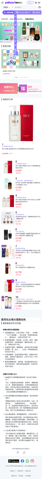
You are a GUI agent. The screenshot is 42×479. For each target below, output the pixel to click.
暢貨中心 (15, 21)
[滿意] (24, 452)
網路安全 (14, 476)
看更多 (15, 53)
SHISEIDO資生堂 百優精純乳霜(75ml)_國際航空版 (27, 217)
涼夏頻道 (15, 33)
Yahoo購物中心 (13, 2)
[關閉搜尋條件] (13, 7)
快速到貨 (15, 25)
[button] (14, 77)
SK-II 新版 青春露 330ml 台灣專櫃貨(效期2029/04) (27, 167)
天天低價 (15, 29)
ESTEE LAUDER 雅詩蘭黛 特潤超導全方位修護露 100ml (27, 184)
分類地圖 (28, 476)
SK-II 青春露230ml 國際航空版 (25, 267)
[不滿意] (18, 452)
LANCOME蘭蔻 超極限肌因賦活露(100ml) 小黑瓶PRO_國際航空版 (27, 234)
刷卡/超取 (16, 41)
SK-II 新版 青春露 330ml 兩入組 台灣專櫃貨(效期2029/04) (27, 201)
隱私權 (21, 476)
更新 (35, 466)
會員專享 (15, 45)
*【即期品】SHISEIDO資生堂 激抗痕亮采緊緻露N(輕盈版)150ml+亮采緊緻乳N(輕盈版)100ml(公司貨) (27, 302)
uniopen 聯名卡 (24, 12)
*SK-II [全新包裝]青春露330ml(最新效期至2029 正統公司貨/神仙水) (27, 285)
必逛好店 (15, 37)
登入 (30, 3)
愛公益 (15, 49)
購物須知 (28, 471)
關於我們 (20, 471)
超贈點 (37, 12)
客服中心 (12, 471)
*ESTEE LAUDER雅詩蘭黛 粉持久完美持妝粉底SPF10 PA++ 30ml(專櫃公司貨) (27, 251)
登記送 (15, 17)
